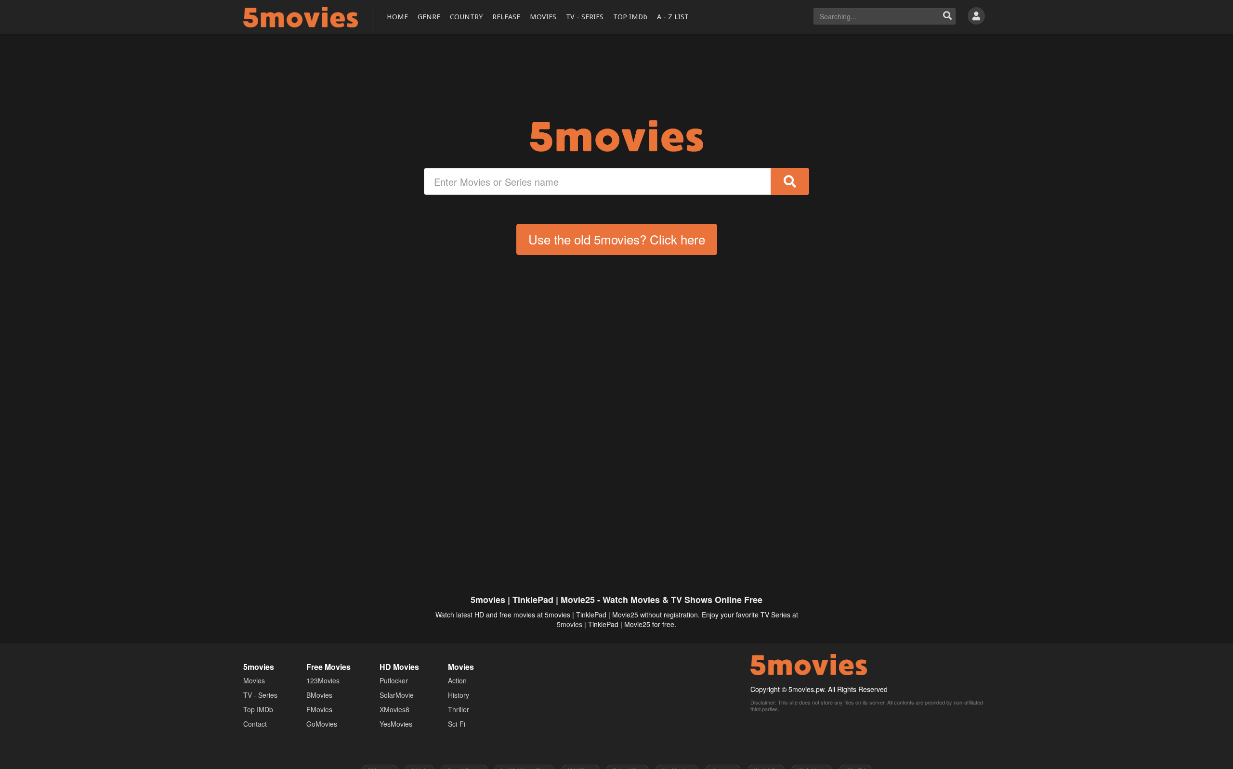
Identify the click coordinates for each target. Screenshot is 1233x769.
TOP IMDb (630, 17)
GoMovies (321, 724)
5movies (569, 624)
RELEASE (506, 17)
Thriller (458, 709)
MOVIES (543, 17)
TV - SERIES (584, 17)
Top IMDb (258, 709)
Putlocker (394, 680)
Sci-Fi (456, 724)
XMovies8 (394, 709)
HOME (397, 17)
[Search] (947, 16)
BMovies (319, 695)
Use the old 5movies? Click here (616, 239)
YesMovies (396, 724)
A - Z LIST (673, 17)
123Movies (323, 680)
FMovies (319, 709)
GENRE (429, 17)
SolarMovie (397, 695)
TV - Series (260, 695)
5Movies (300, 17)
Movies (254, 680)
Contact (255, 724)
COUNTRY (466, 17)
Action (457, 680)
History (458, 695)
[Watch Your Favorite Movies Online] (616, 136)
